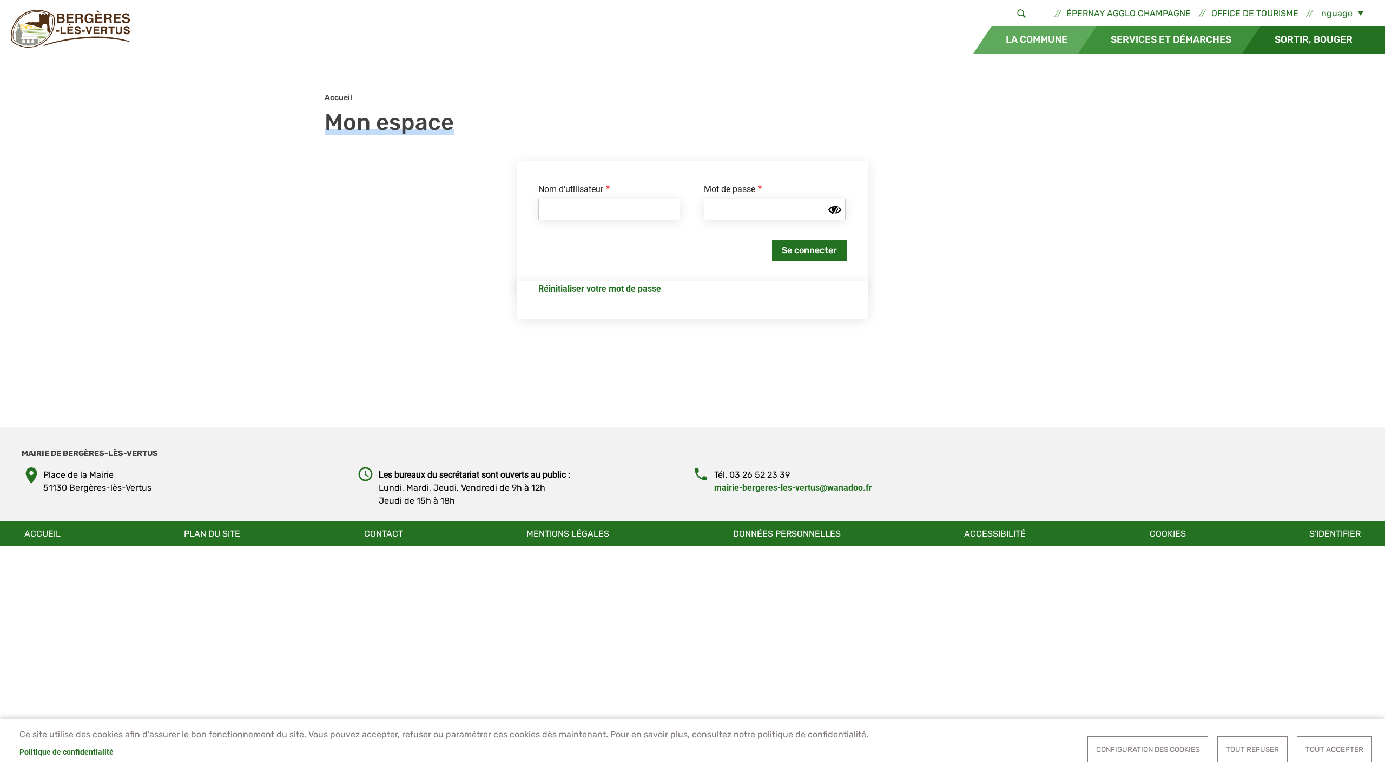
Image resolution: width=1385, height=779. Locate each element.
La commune (1036, 39)
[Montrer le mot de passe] (834, 210)
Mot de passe (729, 189)
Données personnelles (787, 534)
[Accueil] (70, 29)
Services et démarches (1171, 39)
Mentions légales (567, 534)
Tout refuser (1252, 749)
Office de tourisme (1254, 13)
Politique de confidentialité (66, 752)
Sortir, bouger (1314, 39)
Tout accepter (1334, 749)
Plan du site (212, 534)
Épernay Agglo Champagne (1128, 13)
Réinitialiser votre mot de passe (599, 288)
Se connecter (809, 250)
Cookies (1168, 534)
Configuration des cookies (1147, 749)
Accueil (338, 97)
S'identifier (1335, 534)
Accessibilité (995, 534)
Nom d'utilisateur (570, 189)
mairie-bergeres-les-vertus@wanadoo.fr (793, 488)
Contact (383, 534)
